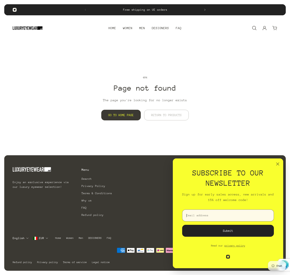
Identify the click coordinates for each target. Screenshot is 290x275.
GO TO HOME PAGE (121, 115)
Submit (228, 230)
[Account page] (264, 28)
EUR (41, 238)
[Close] (278, 164)
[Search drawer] (254, 28)
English (19, 238)
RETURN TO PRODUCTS (166, 115)
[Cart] (275, 28)
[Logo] (27, 28)
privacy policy (234, 245)
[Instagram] (14, 9)
